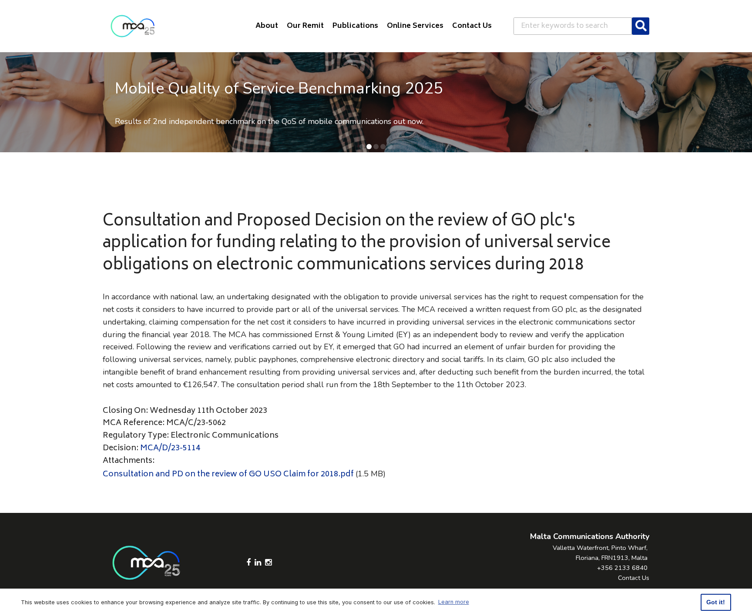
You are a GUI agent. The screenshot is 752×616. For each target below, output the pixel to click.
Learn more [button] (453, 602)
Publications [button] (355, 26)
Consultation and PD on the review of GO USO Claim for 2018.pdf (228, 475)
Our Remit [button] (305, 26)
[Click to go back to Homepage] (133, 26)
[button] (362, 146)
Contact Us (633, 577)
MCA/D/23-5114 (170, 448)
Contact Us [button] (472, 26)
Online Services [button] (415, 26)
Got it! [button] (715, 602)
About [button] (266, 26)
